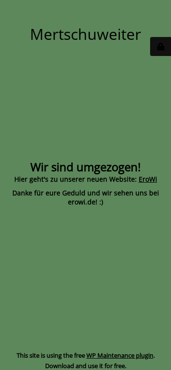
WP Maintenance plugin (119, 355)
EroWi (148, 179)
